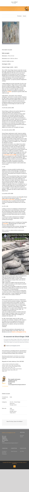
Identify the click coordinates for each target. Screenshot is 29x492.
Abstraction (12, 403)
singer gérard (13, 412)
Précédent (19, 16)
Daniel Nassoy (14, 451)
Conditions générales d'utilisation (4, 453)
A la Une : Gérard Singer (15, 402)
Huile (11, 397)
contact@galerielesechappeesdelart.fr (17, 384)
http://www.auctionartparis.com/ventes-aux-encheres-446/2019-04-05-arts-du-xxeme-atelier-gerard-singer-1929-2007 (13, 357)
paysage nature (13, 411)
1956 (11, 408)
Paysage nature (13, 404)
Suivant (24, 16)
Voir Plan (22, 451)
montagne (12, 409)
